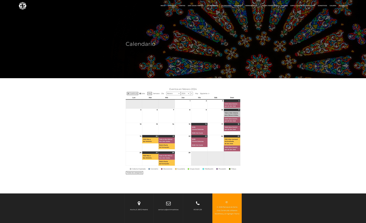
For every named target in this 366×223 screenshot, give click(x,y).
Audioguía (343, 5)
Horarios (172, 5)
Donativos (322, 5)
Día (162, 93)
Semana (156, 93)
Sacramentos (212, 5)
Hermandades (251, 5)
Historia (237, 5)
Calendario (226, 5)
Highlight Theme (232, 214)
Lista (142, 94)
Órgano (284, 5)
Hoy (196, 93)
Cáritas (182, 5)
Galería (333, 5)
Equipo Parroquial (270, 5)
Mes (149, 93)
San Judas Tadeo (195, 5)
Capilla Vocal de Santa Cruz (302, 5)
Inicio (163, 5)
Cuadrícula (132, 94)
